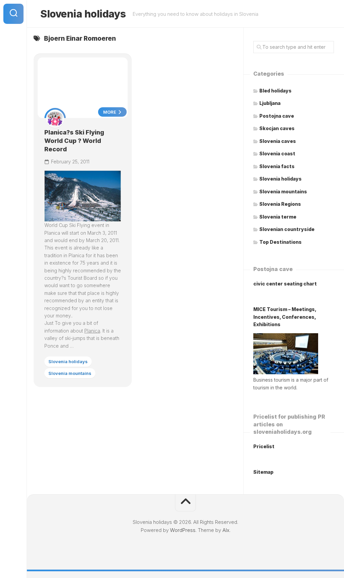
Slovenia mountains (69, 373)
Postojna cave (276, 116)
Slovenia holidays (83, 14)
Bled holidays (275, 90)
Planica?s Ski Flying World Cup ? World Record (74, 141)
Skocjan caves (277, 128)
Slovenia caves (277, 141)
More (110, 112)
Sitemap (263, 472)
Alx (225, 530)
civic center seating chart (285, 283)
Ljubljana (270, 103)
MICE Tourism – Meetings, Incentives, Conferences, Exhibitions (284, 316)
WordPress (183, 530)
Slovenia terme (277, 217)
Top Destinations (280, 242)
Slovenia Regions (280, 204)
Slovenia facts (277, 166)
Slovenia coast (277, 153)
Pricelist (263, 446)
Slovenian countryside (286, 229)
